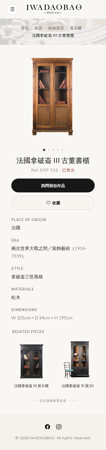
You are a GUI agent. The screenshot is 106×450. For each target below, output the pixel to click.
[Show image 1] (44, 150)
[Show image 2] (49, 150)
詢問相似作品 (53, 185)
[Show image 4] (58, 150)
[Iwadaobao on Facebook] (47, 427)
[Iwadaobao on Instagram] (59, 427)
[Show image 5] (62, 150)
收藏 (56, 202)
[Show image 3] (53, 150)
